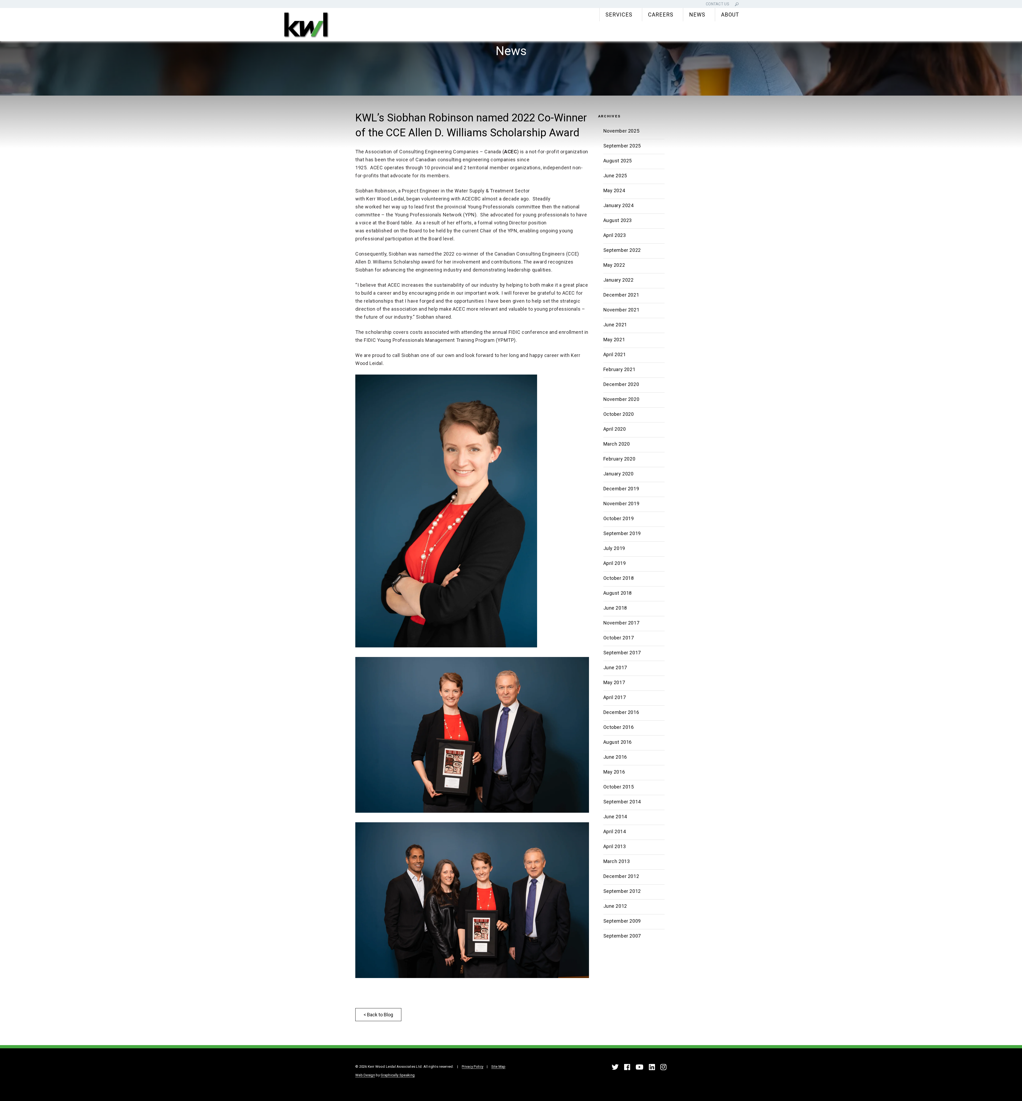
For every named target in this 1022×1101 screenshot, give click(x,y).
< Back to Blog (378, 1014)
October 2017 (618, 637)
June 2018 (615, 608)
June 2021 (615, 324)
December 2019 (621, 488)
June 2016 (615, 757)
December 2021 (621, 295)
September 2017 (622, 652)
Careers (660, 14)
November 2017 (621, 623)
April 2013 (614, 846)
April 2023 (614, 235)
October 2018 (618, 578)
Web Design (365, 1075)
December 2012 (621, 876)
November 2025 (621, 131)
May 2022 (614, 265)
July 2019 (614, 548)
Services (618, 14)
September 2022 (622, 250)
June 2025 (615, 175)
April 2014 (614, 831)
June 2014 (615, 816)
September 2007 (622, 936)
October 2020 (618, 414)
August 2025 (617, 160)
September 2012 (622, 891)
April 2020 (614, 429)
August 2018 (617, 593)
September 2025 (622, 146)
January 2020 (618, 473)
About (730, 14)
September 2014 (622, 801)
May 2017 (614, 682)
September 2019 (622, 533)
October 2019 (618, 518)
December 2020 (621, 384)
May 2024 (614, 190)
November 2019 (621, 503)
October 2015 (618, 787)
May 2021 (614, 339)
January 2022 (618, 280)
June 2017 (615, 667)
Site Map (498, 1067)
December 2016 (621, 712)
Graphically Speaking (398, 1075)
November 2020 (621, 399)
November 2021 (621, 310)
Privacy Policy (472, 1067)
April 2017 (614, 697)
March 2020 (616, 444)
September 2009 (622, 921)
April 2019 (614, 563)
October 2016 (618, 727)
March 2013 (616, 861)
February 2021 (619, 369)
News (697, 14)
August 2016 (617, 742)
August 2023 (617, 220)
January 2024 (618, 205)
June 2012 (615, 906)
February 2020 (619, 459)
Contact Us (717, 4)
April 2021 (614, 354)
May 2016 (614, 772)
